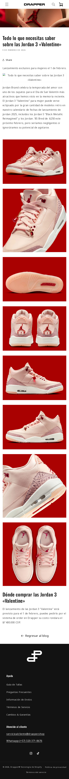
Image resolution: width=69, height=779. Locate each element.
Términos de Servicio (18, 707)
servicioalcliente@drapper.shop (25, 734)
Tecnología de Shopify (31, 767)
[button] (6, 4)
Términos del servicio (36, 772)
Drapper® (15, 767)
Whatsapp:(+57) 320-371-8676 (24, 741)
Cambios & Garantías (18, 714)
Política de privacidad (55, 767)
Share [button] (9, 59)
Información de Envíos (19, 699)
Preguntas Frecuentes (19, 692)
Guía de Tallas (14, 684)
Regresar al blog (37, 636)
